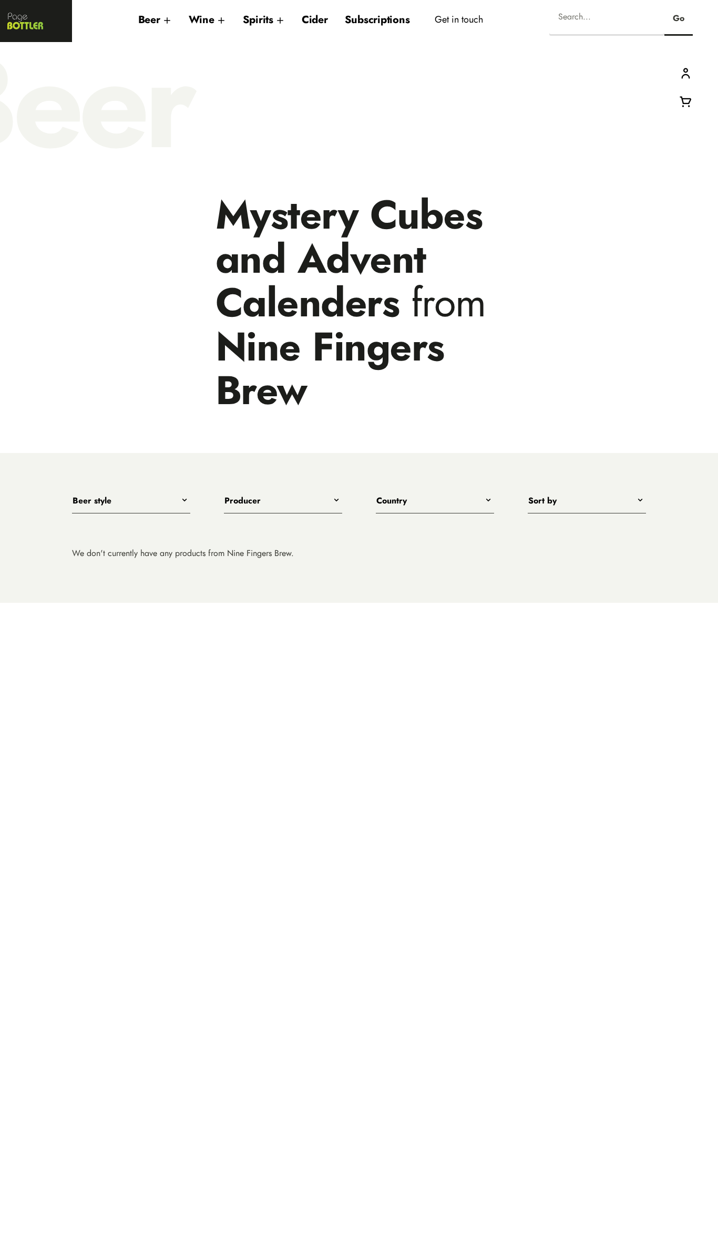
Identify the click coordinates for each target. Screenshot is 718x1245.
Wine (201, 19)
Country (391, 501)
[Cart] (685, 101)
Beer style (92, 501)
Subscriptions (377, 19)
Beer (149, 19)
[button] (685, 73)
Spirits (258, 19)
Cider (315, 19)
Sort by (542, 501)
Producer (242, 501)
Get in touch (459, 19)
